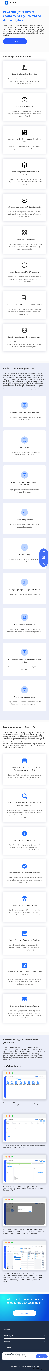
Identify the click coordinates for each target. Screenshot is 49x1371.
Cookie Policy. (21, 1356)
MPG (44, 1369)
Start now (15, 41)
